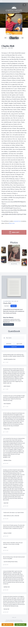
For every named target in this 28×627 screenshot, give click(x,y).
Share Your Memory (8, 324)
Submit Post (14, 346)
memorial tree (17, 221)
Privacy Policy (10, 621)
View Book (6, 306)
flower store (12, 223)
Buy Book (14, 306)
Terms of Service (18, 621)
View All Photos (14, 263)
